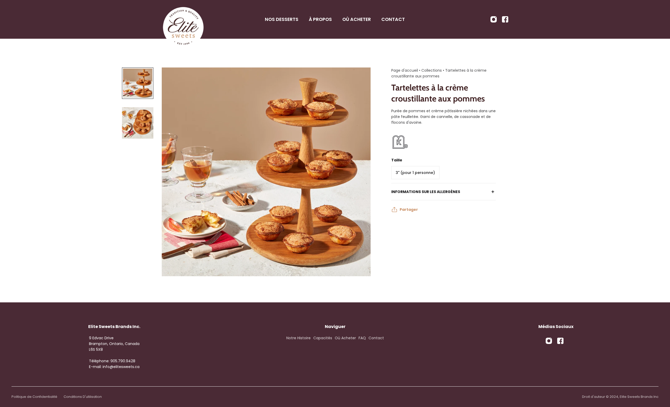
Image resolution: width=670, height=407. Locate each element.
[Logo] (183, 19)
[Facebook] (505, 19)
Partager (409, 209)
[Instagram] (493, 19)
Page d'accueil (404, 70)
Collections (432, 70)
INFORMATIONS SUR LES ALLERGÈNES (425, 191)
